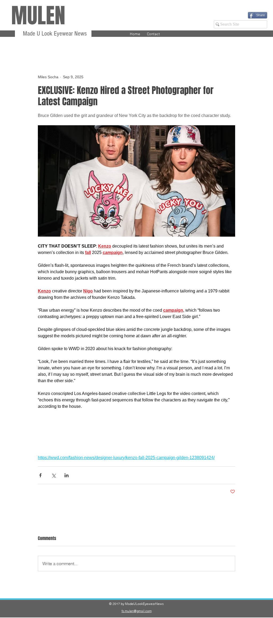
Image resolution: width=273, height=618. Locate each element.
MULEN (38, 15)
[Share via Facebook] (40, 475)
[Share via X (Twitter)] (53, 475)
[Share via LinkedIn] (66, 475)
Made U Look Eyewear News (54, 33)
